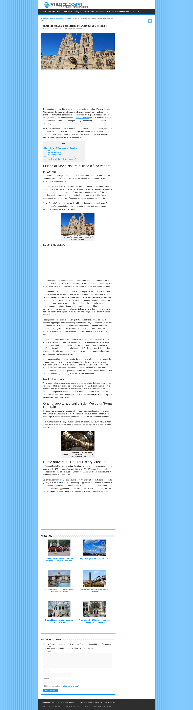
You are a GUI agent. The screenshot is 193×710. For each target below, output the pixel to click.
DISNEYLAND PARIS (64, 12)
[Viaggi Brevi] (69, 4)
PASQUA (78, 12)
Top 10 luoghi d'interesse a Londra (94, 559)
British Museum (82, 118)
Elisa (46, 29)
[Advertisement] (77, 88)
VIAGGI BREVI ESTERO (121, 12)
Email (46, 679)
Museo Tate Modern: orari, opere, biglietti (95, 590)
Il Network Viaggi (67, 702)
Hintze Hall (51, 150)
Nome (46, 671)
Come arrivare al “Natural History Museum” (60, 159)
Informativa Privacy (70, 686)
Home (44, 18)
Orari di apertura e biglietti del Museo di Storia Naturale (64, 157)
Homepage (45, 702)
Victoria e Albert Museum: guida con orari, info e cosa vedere (94, 621)
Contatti (79, 702)
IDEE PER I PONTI (103, 12)
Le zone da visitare (54, 152)
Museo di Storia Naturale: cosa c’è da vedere (60, 148)
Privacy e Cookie (108, 702)
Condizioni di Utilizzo (91, 702)
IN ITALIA (135, 12)
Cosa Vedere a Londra (63, 18)
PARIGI (43, 12)
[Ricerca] (150, 21)
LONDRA (51, 12)
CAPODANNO (89, 12)
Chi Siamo (55, 702)
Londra (51, 18)
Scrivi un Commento (75, 29)
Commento (48, 651)
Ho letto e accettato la (62, 686)
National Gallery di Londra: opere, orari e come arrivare (59, 590)
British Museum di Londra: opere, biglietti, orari (59, 621)
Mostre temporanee (54, 155)
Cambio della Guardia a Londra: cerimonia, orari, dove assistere (59, 560)
